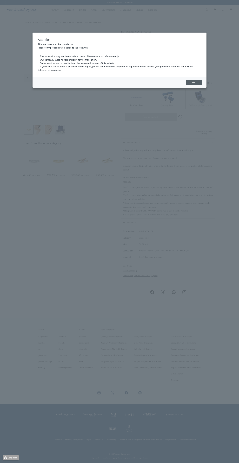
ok (193, 82)
